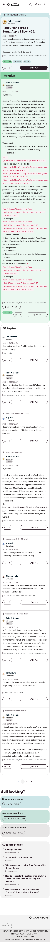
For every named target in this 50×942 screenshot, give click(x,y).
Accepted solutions (14, 818)
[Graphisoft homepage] (38, 918)
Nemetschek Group (36, 939)
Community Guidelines (24, 937)
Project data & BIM (12, 853)
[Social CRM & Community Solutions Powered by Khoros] (7, 925)
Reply (35, 68)
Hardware (17, 62)
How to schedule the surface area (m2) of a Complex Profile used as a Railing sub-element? (25, 879)
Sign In (45, 4)
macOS (27, 62)
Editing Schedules (13, 849)
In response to (17, 413)
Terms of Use (32, 934)
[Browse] (4, 4)
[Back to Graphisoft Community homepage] (14, 4)
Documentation (11, 871)
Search (30, 4)
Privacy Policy (17, 934)
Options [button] (46, 14)
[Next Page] (31, 781)
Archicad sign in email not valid (19, 857)
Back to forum (11, 804)
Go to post (13, 307)
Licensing (9, 860)
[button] (5, 68)
